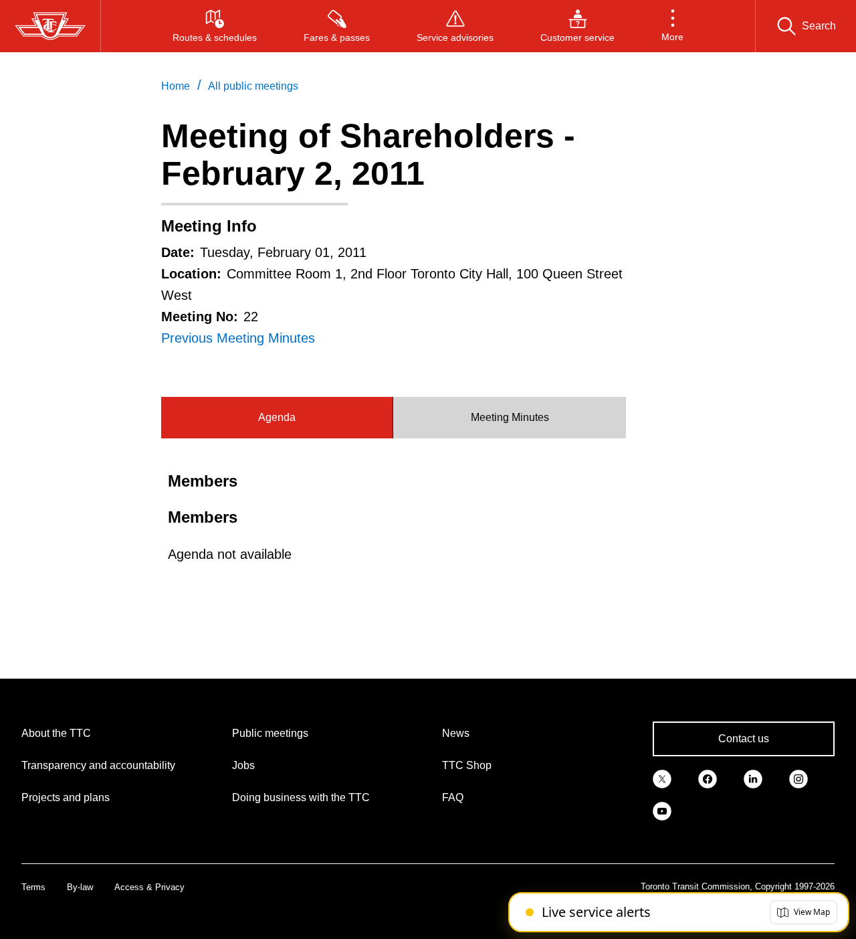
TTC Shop (467, 765)
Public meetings (270, 733)
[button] (672, 26)
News (455, 733)
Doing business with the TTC (301, 797)
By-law (80, 887)
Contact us (743, 738)
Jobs (243, 765)
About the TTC (56, 733)
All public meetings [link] (253, 86)
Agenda (277, 417)
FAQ (452, 797)
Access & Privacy (149, 887)
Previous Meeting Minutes (238, 338)
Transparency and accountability (98, 765)
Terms (33, 887)
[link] (662, 777)
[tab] (277, 417)
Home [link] (175, 86)
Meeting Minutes (510, 417)
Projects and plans (65, 797)
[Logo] (50, 26)
